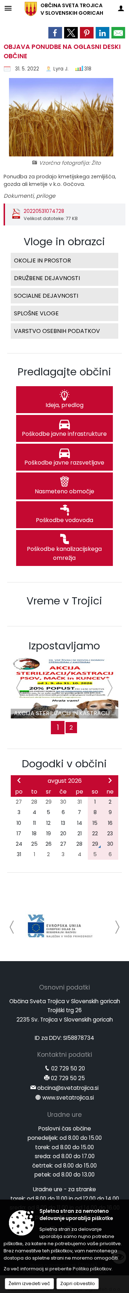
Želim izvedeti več (29, 1283)
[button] (12, 927)
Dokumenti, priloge (29, 196)
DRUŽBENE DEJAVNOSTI (47, 278)
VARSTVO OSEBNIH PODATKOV (57, 331)
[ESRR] (60, 926)
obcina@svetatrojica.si (68, 1088)
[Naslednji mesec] (110, 780)
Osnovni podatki (64, 987)
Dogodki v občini (64, 764)
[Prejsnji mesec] (19, 780)
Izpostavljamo (64, 646)
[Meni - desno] (121, 8)
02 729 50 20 (68, 1068)
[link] (55, 32)
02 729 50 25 (68, 1078)
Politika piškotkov (92, 1268)
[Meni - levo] (8, 8)
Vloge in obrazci (64, 241)
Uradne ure (64, 1114)
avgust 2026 (65, 781)
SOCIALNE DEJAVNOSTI (46, 296)
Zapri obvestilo (77, 1283)
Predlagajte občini (64, 372)
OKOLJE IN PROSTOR (42, 260)
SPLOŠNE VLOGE (36, 313)
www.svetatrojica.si (68, 1097)
